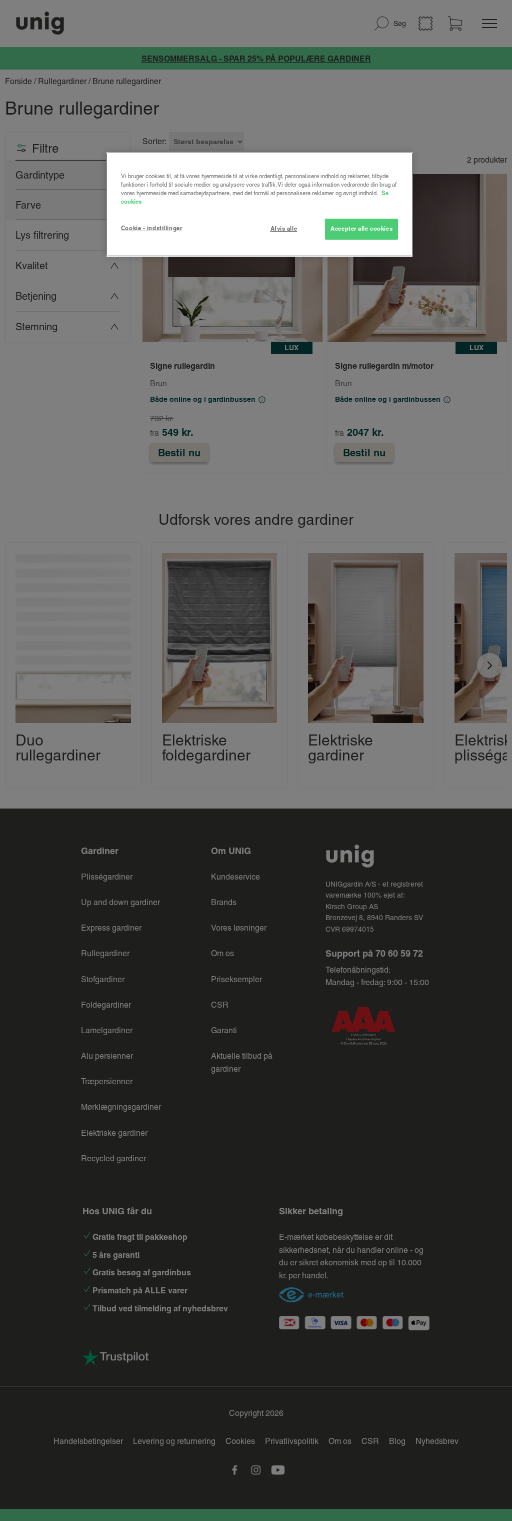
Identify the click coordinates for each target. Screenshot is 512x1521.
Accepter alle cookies (361, 228)
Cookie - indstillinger (151, 228)
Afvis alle (284, 228)
